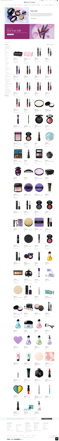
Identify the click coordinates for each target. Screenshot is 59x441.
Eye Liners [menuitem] (7, 62)
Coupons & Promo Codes (28, 430)
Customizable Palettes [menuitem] (7, 82)
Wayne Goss (17, 430)
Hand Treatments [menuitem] (7, 48)
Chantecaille (9, 424)
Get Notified (47, 418)
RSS (35, 429)
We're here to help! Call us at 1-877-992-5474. (7, 0)
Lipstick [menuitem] (7, 75)
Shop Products (33, 18)
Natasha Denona (18, 425)
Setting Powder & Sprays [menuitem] (8, 69)
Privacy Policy (16, 435)
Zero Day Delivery (27, 429)
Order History (27, 424)
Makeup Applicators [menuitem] (8, 83)
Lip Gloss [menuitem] (7, 72)
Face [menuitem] (5, 66)
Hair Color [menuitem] (6, 51)
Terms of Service (9, 435)
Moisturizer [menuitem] (6, 87)
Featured (51, 44)
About (44, 424)
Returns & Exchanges (28, 431)
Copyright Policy (22, 435)
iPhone (36, 424)
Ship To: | (42, 0)
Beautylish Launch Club (38, 430)
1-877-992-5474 (46, 429)
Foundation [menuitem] (7, 67)
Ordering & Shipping (28, 425)
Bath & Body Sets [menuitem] (7, 47)
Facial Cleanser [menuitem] (7, 86)
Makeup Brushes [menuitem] (7, 93)
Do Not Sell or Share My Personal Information (13, 437)
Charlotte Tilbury (9, 425)
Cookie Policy (28, 435)
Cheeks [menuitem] (6, 55)
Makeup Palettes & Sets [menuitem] (7, 77)
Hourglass (8, 429)
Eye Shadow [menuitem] (7, 63)
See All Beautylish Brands (19, 431)
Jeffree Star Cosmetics (10, 430)
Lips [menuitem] (5, 71)
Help (47, 0)
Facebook (36, 425)
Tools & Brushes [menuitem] (7, 90)
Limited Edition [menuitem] (7, 96)
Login (50, 0)
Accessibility (34, 435)
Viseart (17, 429)
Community (44, 425)
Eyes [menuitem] (5, 59)
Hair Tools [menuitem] (6, 52)
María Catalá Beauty (19, 424)
